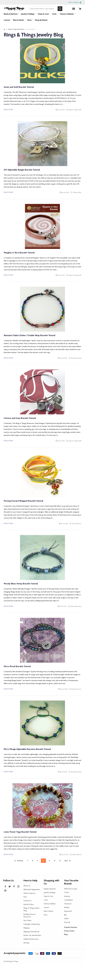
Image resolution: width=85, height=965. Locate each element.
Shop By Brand (41, 20)
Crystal (7, 20)
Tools (54, 14)
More (29, 20)
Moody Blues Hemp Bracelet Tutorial (21, 583)
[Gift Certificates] (73, 8)
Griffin (66, 919)
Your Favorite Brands (71, 882)
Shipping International (31, 932)
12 (54, 861)
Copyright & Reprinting (31, 924)
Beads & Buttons (11, 14)
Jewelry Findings (27, 14)
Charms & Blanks (67, 14)
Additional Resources (31, 939)
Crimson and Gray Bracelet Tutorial (20, 418)
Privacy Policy (69, 931)
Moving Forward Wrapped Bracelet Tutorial (23, 501)
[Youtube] (5, 890)
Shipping (26, 928)
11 (49, 861)
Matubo (67, 907)
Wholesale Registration (31, 889)
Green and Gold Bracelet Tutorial (19, 87)
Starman (67, 896)
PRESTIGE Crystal (70, 889)
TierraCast (67, 904)
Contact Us (27, 901)
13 (60, 861)
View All (67, 922)
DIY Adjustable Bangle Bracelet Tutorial (22, 169)
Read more (8, 110)
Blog (66, 934)
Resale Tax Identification (32, 935)
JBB (65, 915)
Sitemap (26, 943)
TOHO (66, 893)
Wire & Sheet (18, 20)
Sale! (65, 8)
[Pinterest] (14, 886)
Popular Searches (70, 927)
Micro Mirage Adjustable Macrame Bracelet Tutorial (27, 749)
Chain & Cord (43, 14)
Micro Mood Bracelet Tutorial (17, 666)
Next (66, 861)
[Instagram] (18, 886)
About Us (26, 886)
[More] (18, 14)
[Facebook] (5, 886)
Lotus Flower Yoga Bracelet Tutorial (20, 832)
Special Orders (28, 904)
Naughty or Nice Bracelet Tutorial (19, 252)
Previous (20, 861)
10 (43, 861)
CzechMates (68, 900)
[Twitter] (9, 886)
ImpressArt (68, 911)
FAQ (25, 897)
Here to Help (30, 880)
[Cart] (80, 8)
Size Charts (27, 920)
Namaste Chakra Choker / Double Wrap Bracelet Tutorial (29, 335)
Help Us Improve (29, 893)
